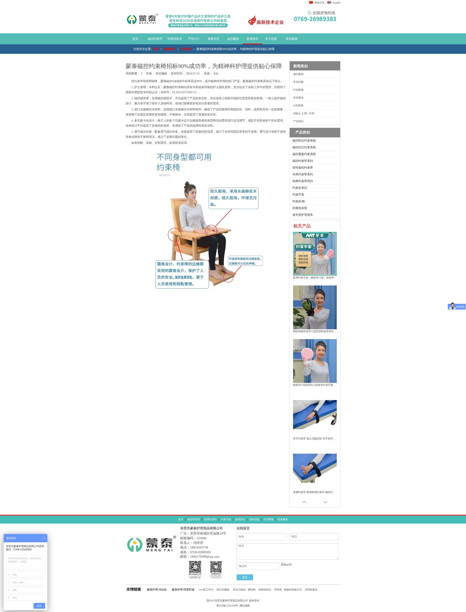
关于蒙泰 (268, 519)
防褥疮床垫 (300, 208)
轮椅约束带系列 (303, 181)
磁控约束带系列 (303, 160)
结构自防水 (264, 589)
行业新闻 (298, 89)
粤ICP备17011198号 (227, 605)
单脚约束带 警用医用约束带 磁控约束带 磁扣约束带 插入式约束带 (315, 492)
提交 (244, 577)
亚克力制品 (239, 589)
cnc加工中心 (206, 589)
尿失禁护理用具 (303, 214)
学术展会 (298, 97)
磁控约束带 (193, 519)
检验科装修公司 (293, 589)
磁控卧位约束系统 (304, 140)
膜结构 (252, 589)
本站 (215, 73)
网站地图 (245, 605)
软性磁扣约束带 (303, 167)
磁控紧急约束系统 (304, 154)
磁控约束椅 (172, 81)
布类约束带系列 (303, 174)
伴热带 (278, 589)
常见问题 (298, 82)
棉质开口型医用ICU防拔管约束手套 (313, 385)
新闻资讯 (240, 519)
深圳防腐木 (311, 589)
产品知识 (298, 121)
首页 (180, 519)
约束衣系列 (300, 187)
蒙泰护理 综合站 (157, 589)
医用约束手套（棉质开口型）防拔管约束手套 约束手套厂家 (315, 277)
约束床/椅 (299, 201)
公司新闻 (298, 105)
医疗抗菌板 (223, 589)
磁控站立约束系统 (304, 147)
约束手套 (298, 194)
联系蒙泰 (283, 519)
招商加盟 (254, 519)
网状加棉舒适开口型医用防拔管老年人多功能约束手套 (315, 331)
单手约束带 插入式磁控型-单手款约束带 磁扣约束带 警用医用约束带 (315, 438)
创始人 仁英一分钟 (303, 113)
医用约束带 (210, 519)
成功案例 (298, 74)
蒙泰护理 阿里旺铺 (183, 589)
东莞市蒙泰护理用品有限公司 (231, 600)
